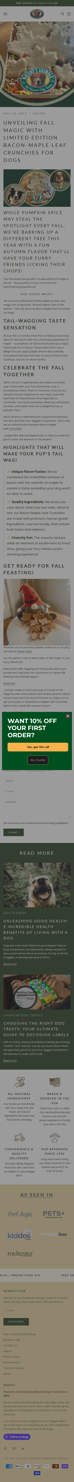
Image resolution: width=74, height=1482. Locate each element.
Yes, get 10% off (38, 747)
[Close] (68, 716)
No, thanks (37, 760)
